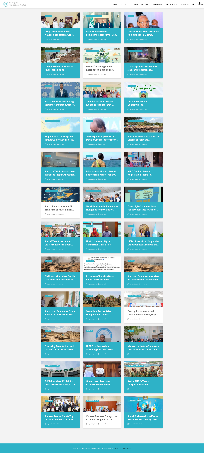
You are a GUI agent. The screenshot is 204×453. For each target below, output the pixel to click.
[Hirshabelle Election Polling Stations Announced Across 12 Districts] (60, 89)
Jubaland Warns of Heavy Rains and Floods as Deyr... (100, 103)
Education (132, 86)
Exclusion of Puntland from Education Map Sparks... (100, 278)
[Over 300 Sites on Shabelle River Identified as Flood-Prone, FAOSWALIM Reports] (60, 54)
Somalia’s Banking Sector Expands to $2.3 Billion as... (100, 68)
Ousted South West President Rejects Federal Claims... (143, 33)
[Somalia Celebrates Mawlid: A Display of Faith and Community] (143, 124)
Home (115, 4)
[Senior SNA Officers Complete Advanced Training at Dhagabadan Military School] (143, 369)
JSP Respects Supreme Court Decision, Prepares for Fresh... (102, 138)
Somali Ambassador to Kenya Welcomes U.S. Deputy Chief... (143, 418)
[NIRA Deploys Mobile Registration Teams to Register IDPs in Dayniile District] (143, 159)
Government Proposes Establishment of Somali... (99, 383)
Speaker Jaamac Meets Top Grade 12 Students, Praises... (60, 418)
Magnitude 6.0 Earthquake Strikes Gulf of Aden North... (59, 138)
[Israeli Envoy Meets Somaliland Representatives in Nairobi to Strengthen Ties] (102, 19)
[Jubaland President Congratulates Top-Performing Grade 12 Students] (143, 89)
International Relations (94, 16)
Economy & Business (92, 51)
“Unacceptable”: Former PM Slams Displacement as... (142, 68)
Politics (124, 4)
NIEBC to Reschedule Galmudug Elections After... (100, 348)
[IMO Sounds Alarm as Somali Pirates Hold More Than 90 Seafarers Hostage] (102, 159)
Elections (145, 4)
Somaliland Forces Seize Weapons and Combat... (98, 313)
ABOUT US (118, 448)
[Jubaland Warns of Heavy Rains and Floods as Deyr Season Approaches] (102, 89)
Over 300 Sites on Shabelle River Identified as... (59, 68)
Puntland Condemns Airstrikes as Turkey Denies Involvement (143, 278)
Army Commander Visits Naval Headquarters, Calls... (59, 33)
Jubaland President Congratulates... (138, 103)
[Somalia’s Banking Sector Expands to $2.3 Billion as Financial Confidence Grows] (102, 54)
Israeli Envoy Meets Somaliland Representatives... (101, 33)
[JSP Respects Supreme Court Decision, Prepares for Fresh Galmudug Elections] (102, 124)
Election (48, 86)
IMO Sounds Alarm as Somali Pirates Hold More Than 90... (101, 173)
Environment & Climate (52, 51)
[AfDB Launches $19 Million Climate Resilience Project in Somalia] (60, 369)
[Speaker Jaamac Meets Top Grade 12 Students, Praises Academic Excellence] (60, 404)
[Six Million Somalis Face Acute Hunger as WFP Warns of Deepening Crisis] (102, 194)
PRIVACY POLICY (127, 448)
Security (134, 4)
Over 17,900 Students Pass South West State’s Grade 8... (143, 208)
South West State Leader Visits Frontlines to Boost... (59, 243)
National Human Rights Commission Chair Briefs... (99, 243)
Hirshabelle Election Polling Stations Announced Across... (60, 103)
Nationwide (139, 366)
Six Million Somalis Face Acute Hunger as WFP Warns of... (102, 208)
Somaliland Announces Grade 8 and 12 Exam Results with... (60, 313)
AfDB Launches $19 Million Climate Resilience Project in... (60, 383)
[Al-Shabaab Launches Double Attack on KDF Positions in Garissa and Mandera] (60, 264)
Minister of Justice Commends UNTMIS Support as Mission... (143, 348)
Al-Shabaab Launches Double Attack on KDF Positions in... (60, 278)
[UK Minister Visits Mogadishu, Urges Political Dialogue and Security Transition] (143, 229)
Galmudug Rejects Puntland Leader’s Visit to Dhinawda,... (60, 348)
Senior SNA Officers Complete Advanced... (139, 383)
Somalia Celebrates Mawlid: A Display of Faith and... (143, 138)
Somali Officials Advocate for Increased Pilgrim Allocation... (60, 173)
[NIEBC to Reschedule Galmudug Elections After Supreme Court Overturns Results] (102, 334)
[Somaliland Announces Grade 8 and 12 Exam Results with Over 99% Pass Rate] (60, 299)
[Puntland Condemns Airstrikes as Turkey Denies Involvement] (143, 264)
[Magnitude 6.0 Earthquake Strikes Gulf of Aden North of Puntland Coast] (60, 124)
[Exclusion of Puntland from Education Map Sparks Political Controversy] (102, 264)
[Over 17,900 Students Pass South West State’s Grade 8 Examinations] (143, 194)
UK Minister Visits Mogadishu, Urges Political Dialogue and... (143, 243)
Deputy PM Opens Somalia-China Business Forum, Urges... (143, 313)
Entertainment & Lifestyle (136, 121)
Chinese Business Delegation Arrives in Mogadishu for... (101, 418)
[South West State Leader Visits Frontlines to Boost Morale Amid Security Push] (60, 229)
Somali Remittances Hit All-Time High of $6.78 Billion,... (59, 208)
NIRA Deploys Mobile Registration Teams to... (140, 173)
